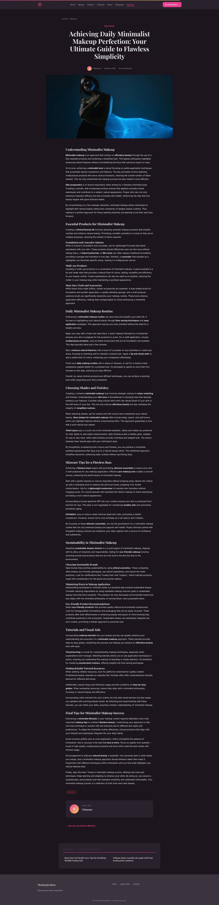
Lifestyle (100, 4)
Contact (136, 884)
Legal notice (125, 884)
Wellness (130, 4)
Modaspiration (47, 884)
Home (72, 4)
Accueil (65, 19)
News (109, 4)
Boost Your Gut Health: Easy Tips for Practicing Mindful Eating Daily (85, 859)
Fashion (90, 4)
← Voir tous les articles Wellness (80, 826)
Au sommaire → (172, 4)
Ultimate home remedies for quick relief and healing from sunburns (133, 859)
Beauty (81, 4)
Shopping (119, 4)
